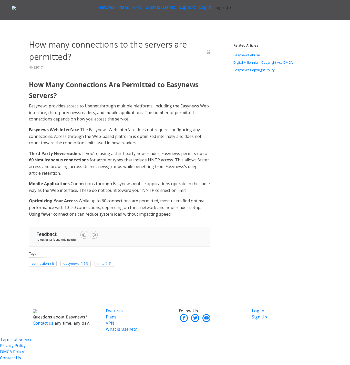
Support (187, 7)
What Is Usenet (160, 7)
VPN (137, 7)
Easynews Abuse (246, 55)
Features (105, 7)
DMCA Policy (12, 352)
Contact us (43, 323)
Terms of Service (16, 339)
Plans (123, 7)
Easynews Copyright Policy (254, 70)
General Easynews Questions (66, 22)
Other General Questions (113, 22)
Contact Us (10, 358)
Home (33, 22)
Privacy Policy (13, 345)
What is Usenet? (121, 329)
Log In (205, 7)
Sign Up (223, 7)
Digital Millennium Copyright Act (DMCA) (263, 62)
